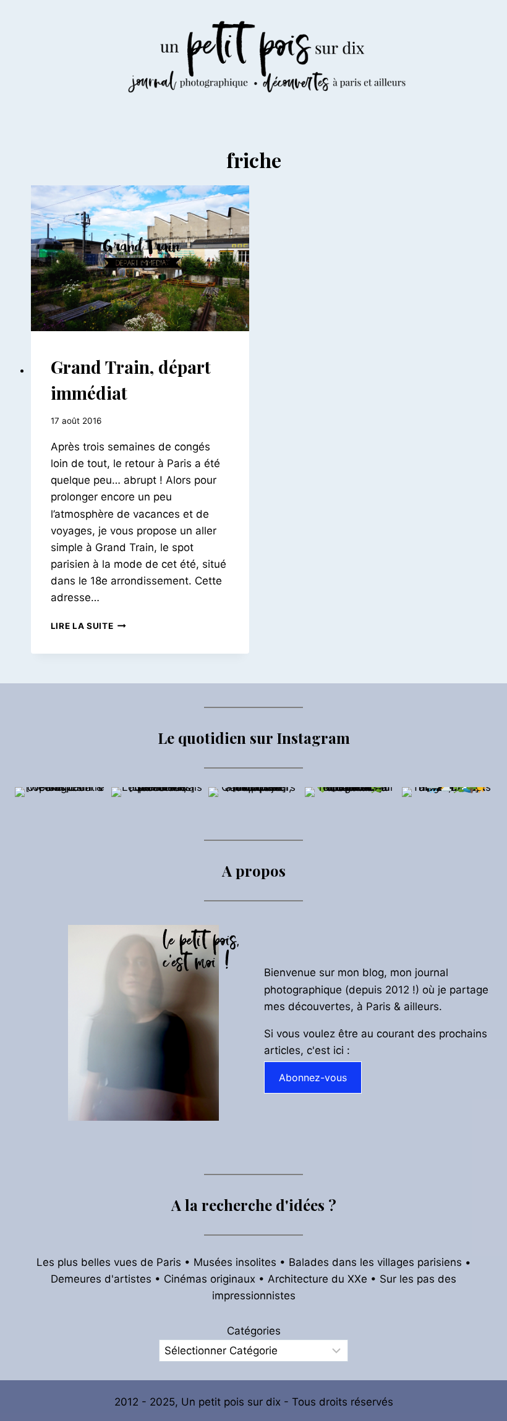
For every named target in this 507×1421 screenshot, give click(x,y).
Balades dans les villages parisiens (375, 1262)
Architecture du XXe (317, 1279)
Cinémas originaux (209, 1279)
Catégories (254, 1331)
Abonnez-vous (313, 1077)
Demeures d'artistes (101, 1279)
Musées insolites (235, 1262)
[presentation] (140, 258)
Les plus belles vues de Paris (108, 1262)
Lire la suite (88, 626)
